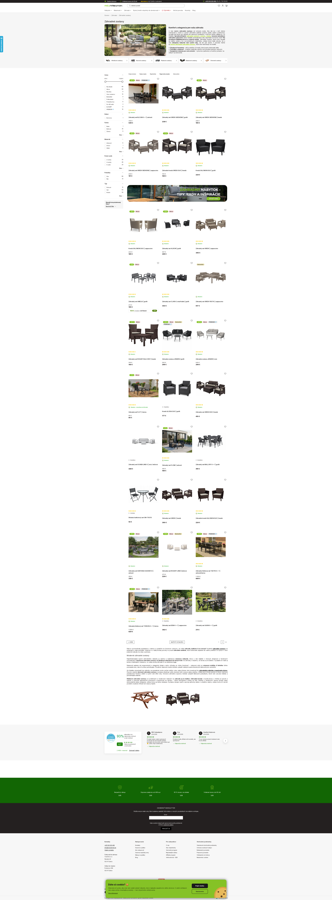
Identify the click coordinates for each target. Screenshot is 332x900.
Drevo (115, 145)
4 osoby (115, 162)
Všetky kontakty (109, 850)
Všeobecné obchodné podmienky (207, 845)
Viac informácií (113, 893)
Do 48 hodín (115, 104)
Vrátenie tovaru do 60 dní (129, 1)
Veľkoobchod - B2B (172, 857)
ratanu (208, 36)
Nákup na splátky (140, 855)
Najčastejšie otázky (171, 852)
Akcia (115, 89)
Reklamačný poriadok (203, 850)
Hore (131, 642)
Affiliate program (170, 855)
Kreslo (115, 192)
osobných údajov (168, 825)
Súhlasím (200, 886)
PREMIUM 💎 (115, 109)
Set (115, 190)
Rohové (115, 187)
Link (119, 795)
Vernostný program (171, 850)
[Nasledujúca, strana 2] (222, 642)
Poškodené (115, 99)
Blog (136, 857)
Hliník (115, 148)
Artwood (115, 143)
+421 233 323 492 (216, 1)
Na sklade (115, 86)
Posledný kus (115, 102)
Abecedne (176, 74)
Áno (115, 176)
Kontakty (137, 845)
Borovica (115, 118)
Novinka (115, 92)
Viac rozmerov (115, 94)
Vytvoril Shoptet (223, 898)
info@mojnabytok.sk (110, 847)
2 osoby (115, 159)
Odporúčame (132, 74)
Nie (115, 179)
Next (225, 741)
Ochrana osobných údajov (204, 847)
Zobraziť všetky (134, 750)
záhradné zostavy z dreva (196, 36)
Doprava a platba (140, 847)
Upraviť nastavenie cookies (145, 898)
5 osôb (115, 165)
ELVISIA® (115, 107)
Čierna (115, 131)
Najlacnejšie (143, 74)
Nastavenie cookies (202, 857)
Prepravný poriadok (202, 852)
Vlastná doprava (111, 1)
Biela (115, 126)
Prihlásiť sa (166, 828)
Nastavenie (200, 891)
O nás (167, 845)
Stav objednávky (171, 847)
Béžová (115, 129)
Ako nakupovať (139, 850)
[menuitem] (108, 10)
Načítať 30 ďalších (177, 642)
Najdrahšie (153, 74)
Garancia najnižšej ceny (142, 852)
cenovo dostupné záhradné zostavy (182, 44)
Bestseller (115, 97)
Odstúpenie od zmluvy (203, 855)
